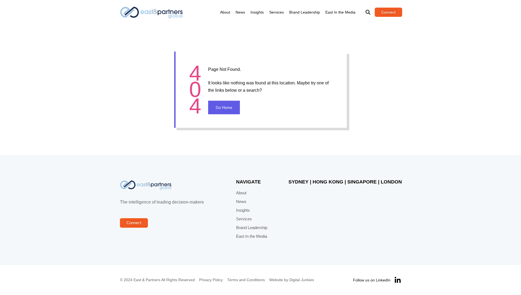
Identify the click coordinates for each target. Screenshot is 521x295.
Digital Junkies (301, 280)
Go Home (224, 107)
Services (276, 12)
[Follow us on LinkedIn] (397, 280)
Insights (257, 12)
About (225, 12)
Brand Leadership (304, 12)
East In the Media (340, 12)
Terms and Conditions (246, 280)
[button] (368, 12)
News (240, 12)
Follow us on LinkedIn (371, 280)
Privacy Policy (211, 280)
